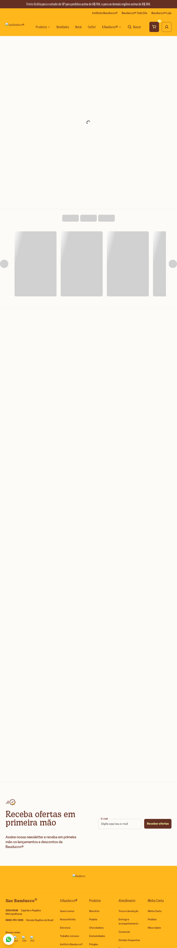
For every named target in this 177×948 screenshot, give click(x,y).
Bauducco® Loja (161, 13)
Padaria (93, 919)
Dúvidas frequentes (129, 940)
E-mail (104, 818)
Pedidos (152, 919)
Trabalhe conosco (69, 936)
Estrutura (65, 927)
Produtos (41, 27)
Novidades (63, 27)
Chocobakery (96, 927)
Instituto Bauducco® (105, 13)
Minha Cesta (154, 911)
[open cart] (154, 27)
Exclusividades (97, 936)
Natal (78, 27)
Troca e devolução (128, 911)
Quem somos (67, 911)
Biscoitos (94, 911)
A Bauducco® (110, 27)
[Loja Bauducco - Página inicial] (17, 27)
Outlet (92, 27)
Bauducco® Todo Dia (134, 13)
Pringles (93, 944)
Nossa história (67, 919)
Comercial (124, 932)
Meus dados (154, 927)
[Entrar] (166, 27)
